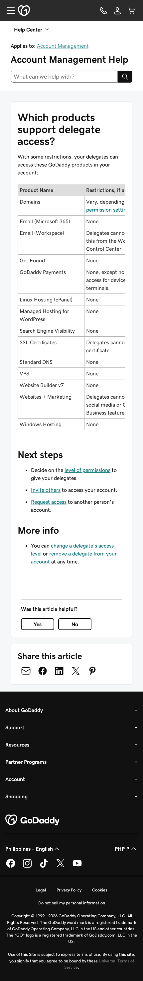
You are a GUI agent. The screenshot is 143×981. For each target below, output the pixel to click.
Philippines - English (29, 848)
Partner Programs (26, 761)
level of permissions (87, 470)
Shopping (16, 796)
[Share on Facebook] (42, 671)
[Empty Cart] (131, 10)
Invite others (46, 489)
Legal (41, 890)
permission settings (109, 209)
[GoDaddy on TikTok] (44, 866)
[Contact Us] (103, 10)
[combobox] (64, 77)
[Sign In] (117, 10)
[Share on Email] (26, 671)
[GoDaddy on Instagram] (27, 866)
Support (14, 727)
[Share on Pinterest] (92, 671)
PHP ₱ (122, 848)
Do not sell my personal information (71, 903)
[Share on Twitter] (76, 671)
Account (15, 779)
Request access (49, 501)
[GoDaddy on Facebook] (10, 866)
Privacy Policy (69, 890)
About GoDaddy (24, 710)
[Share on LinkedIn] (59, 671)
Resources (17, 744)
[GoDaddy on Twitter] (60, 866)
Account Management (62, 45)
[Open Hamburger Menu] (8, 10)
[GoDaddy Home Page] (33, 820)
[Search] (125, 77)
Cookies (99, 890)
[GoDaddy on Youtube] (77, 866)
